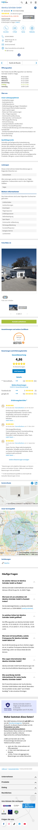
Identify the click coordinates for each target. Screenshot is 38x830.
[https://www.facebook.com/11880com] (4, 824)
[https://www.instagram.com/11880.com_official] (9, 824)
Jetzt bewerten (19, 371)
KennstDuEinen (19, 408)
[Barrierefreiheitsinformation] (31, 2)
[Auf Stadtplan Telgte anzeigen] (36, 483)
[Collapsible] (34, 582)
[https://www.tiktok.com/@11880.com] (14, 824)
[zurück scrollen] (1, 63)
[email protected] (27, 608)
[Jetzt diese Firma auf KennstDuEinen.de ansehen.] (16, 381)
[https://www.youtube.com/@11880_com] (25, 824)
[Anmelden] (26, 2)
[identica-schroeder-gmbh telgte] (13, 307)
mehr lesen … (10, 420)
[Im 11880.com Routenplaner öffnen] (32, 483)
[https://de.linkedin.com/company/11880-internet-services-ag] (19, 824)
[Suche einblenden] (22, 2)
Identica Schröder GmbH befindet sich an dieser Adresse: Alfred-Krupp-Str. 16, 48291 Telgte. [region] (17, 589)
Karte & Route (15, 63)
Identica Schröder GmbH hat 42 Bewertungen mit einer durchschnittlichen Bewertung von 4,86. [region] (18, 667)
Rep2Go (6, 563)
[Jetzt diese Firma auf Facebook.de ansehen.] (16, 390)
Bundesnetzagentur (15, 723)
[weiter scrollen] (36, 63)
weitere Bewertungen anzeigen (19, 460)
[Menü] (36, 2)
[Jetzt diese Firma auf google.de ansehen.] (16, 393)
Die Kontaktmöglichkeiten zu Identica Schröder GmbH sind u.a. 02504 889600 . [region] (17, 607)
